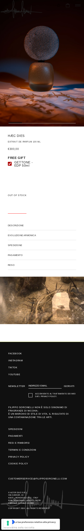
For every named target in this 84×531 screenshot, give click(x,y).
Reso (11, 265)
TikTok (12, 367)
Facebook (15, 353)
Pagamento (15, 255)
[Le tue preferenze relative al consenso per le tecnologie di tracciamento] (8, 523)
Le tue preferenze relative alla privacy (35, 522)
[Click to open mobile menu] (77, 5)
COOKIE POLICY (18, 463)
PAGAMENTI (15, 436)
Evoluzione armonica (22, 235)
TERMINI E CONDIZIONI (22, 450)
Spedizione (15, 245)
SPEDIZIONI (15, 429)
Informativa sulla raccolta (19, 527)
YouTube (14, 374)
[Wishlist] (58, 5)
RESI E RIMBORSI (19, 443)
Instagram (15, 360)
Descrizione (16, 225)
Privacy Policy (48, 396)
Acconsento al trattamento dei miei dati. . (55, 395)
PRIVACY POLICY (18, 457)
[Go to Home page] (21, 9)
